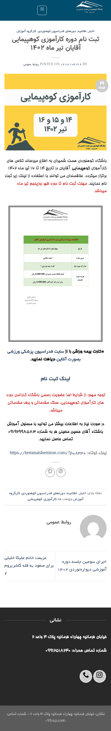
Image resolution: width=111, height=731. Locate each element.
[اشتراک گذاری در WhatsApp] (61, 472)
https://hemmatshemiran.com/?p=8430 (48, 453)
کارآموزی (50, 499)
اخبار (91, 31)
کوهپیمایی (35, 499)
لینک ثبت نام (55, 379)
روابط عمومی (31, 64)
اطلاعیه (82, 31)
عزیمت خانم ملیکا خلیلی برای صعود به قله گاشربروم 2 (29, 566)
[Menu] (42, 10)
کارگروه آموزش (26, 31)
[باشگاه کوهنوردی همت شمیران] (79, 10)
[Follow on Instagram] (99, 676)
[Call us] (86, 676)
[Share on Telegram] (50, 472)
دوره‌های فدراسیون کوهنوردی (57, 31)
